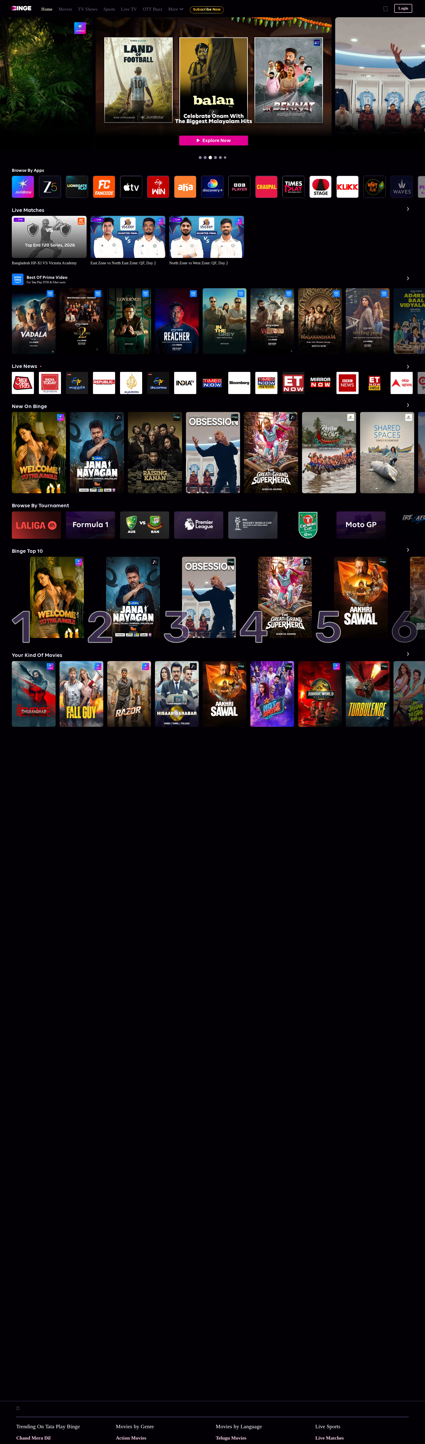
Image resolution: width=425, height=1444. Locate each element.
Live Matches (329, 1438)
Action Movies (131, 1438)
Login (403, 8)
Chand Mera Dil (33, 1438)
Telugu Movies (231, 1438)
